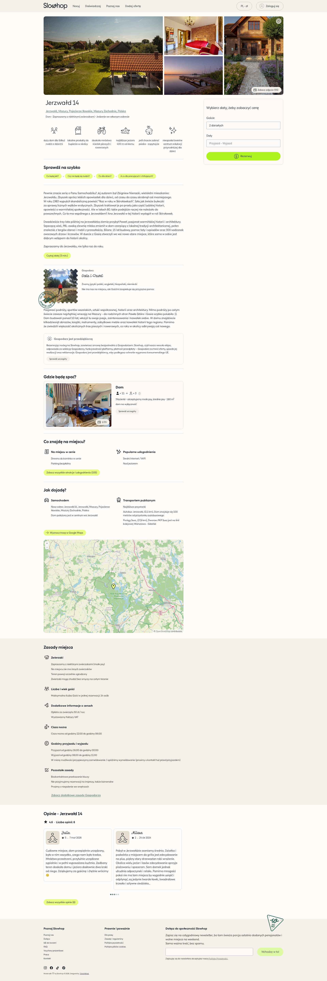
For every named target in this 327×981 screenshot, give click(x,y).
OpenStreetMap (163, 631)
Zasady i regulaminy (114, 939)
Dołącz (47, 939)
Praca (46, 954)
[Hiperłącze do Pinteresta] (63, 968)
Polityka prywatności (114, 942)
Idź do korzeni (50, 942)
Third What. (84, 973)
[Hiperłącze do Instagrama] (45, 968)
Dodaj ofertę (133, 6)
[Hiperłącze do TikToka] (57, 968)
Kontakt (47, 958)
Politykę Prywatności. (218, 958)
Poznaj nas (49, 935)
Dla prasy (109, 935)
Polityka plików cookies (115, 946)
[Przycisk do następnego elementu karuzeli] (172, 859)
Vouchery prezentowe (53, 950)
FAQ (46, 946)
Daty (209, 135)
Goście (210, 118)
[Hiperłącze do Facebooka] (51, 968)
